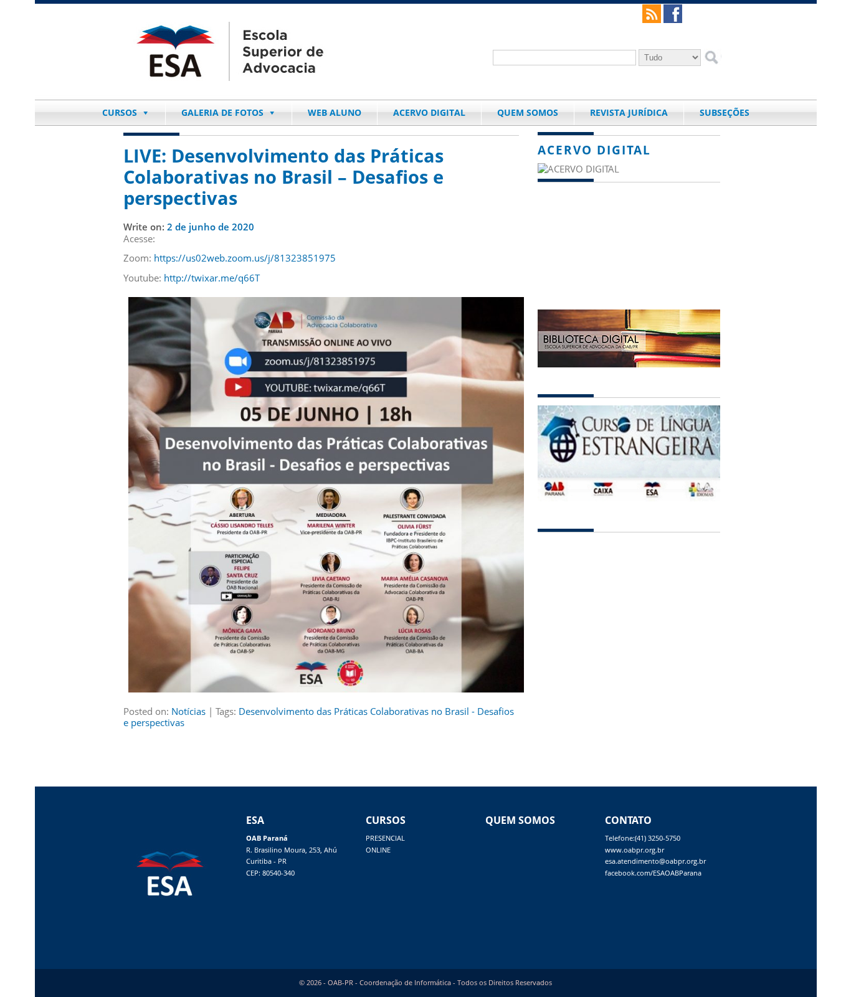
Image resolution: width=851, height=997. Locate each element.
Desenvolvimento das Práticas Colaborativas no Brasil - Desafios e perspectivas (318, 717)
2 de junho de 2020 (210, 226)
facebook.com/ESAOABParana (653, 873)
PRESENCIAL (385, 838)
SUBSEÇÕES (724, 112)
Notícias (188, 711)
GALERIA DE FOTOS (222, 112)
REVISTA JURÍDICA (629, 112)
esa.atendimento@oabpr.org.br (655, 861)
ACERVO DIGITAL (429, 112)
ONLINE (378, 850)
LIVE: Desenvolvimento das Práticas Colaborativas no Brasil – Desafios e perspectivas (283, 176)
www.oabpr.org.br (634, 850)
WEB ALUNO (334, 112)
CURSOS (119, 112)
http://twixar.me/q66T (212, 278)
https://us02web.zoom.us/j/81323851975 (245, 258)
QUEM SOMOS (527, 112)
